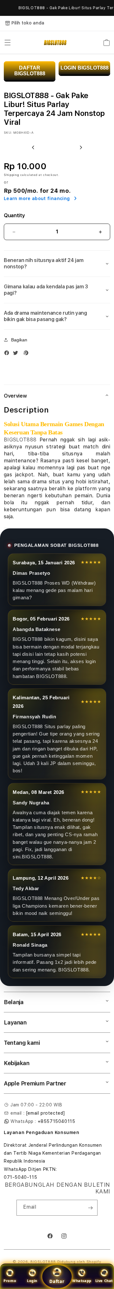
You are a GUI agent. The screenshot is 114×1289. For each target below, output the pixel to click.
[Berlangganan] (90, 1208)
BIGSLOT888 (20, 440)
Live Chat (104, 1280)
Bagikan (19, 339)
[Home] (55, 42)
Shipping (11, 175)
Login (32, 1280)
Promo (9, 1280)
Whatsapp (82, 1280)
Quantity (14, 215)
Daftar (57, 1281)
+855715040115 (56, 1121)
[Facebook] (8, 354)
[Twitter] (17, 354)
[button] (7, 42)
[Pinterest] (27, 354)
